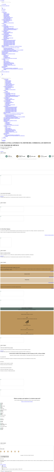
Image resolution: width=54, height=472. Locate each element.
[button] (3, 3)
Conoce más (52, 271)
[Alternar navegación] (2, 75)
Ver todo (1, 196)
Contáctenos (3, 10)
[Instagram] (9, 451)
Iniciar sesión (4, 9)
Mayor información (51, 282)
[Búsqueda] (10, 2)
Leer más (52, 288)
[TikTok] (19, 451)
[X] (5, 451)
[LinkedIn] (12, 451)
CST (4, 471)
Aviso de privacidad (3, 464)
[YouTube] (16, 451)
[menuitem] (4, 12)
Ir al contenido (2, 0)
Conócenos (1, 151)
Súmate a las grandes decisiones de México (27, 401)
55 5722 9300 (4, 4)
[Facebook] (2, 451)
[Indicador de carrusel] (0, 263)
